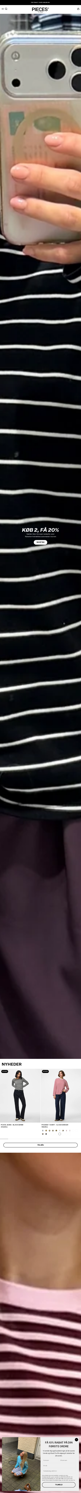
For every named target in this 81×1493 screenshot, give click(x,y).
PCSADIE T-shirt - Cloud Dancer (55, 1125)
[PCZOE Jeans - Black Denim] (20, 1096)
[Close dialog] (76, 1439)
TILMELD (58, 1485)
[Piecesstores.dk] (40, 9)
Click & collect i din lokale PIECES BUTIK (40, 2)
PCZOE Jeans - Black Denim (12, 1125)
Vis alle (40, 1145)
